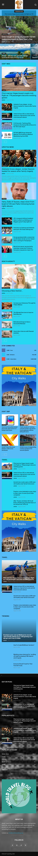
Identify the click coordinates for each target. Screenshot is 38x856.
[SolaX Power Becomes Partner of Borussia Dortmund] (10, 440)
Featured (35, 55)
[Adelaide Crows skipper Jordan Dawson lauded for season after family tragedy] (7, 107)
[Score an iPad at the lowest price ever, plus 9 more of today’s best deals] (10, 420)
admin (3, 100)
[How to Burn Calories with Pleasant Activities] (7, 334)
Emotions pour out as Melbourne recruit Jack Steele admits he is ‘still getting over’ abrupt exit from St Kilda (18, 636)
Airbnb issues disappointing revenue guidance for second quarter (28, 448)
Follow (34, 354)
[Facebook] (12, 845)
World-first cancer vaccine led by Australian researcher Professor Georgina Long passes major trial (23, 248)
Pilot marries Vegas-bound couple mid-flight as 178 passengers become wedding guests (19, 95)
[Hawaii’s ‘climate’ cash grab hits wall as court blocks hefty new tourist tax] (15, 52)
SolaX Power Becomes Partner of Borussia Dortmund (8, 448)
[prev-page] (3, 142)
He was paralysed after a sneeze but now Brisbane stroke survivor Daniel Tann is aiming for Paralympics (24, 238)
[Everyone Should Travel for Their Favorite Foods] (7, 666)
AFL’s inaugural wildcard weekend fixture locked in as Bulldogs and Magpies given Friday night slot (23, 220)
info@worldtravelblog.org (16, 833)
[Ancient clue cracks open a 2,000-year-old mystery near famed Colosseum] (7, 484)
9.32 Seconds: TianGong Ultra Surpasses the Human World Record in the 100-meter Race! (25, 125)
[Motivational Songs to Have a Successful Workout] (7, 324)
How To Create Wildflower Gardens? (24, 645)
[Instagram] (17, 845)
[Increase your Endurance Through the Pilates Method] (7, 305)
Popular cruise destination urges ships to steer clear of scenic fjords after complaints (25, 493)
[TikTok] (21, 845)
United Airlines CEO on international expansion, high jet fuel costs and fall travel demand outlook (24, 115)
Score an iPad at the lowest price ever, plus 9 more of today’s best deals (9, 428)
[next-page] (6, 142)
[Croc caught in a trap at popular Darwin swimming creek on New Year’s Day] (19, 30)
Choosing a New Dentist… (12, 291)
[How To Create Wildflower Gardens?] (7, 647)
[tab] (19, 675)
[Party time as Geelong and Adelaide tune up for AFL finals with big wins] (7, 230)
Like (35, 350)
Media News (5, 445)
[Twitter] (25, 845)
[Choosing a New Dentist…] (19, 276)
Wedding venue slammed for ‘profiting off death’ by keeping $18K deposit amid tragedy (25, 656)
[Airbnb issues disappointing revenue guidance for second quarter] (28, 440)
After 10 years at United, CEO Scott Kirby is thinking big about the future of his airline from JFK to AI (25, 502)
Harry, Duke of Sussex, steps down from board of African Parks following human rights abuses (18, 204)
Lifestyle (4, 34)
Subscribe (33, 359)
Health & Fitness (6, 287)
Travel (3, 53)
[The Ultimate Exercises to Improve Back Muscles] (7, 315)
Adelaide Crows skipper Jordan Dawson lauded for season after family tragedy (25, 106)
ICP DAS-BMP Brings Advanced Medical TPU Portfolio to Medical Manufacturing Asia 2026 (23, 134)
